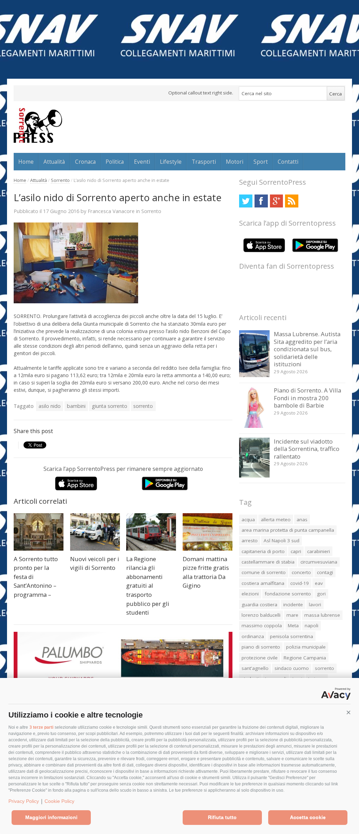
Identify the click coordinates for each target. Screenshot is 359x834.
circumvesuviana (318, 562)
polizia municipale (306, 647)
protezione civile (260, 658)
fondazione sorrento (288, 594)
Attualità (54, 161)
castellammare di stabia (268, 562)
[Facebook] (261, 201)
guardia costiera (259, 604)
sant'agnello (255, 668)
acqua (248, 519)
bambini (76, 406)
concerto (301, 572)
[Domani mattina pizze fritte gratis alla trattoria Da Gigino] (207, 532)
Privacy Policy (23, 801)
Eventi (142, 161)
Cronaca (85, 161)
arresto (250, 540)
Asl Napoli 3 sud (281, 540)
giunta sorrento (109, 406)
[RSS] (291, 201)
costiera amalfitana (263, 583)
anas (302, 519)
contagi (325, 572)
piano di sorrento (261, 647)
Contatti (288, 161)
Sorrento (60, 180)
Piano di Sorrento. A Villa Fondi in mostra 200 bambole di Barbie (307, 397)
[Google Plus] (276, 201)
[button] (348, 713)
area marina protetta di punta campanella (288, 530)
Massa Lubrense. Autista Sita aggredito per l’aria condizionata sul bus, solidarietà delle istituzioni (307, 349)
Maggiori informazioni (51, 817)
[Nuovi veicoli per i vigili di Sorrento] (95, 532)
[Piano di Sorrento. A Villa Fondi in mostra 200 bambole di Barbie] (254, 426)
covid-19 (299, 583)
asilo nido (50, 406)
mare (292, 615)
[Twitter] (245, 201)
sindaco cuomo (292, 668)
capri (296, 551)
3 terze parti (41, 727)
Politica (115, 161)
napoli (311, 625)
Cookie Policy (59, 801)
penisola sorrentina (291, 636)
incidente (293, 604)
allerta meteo (276, 519)
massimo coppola (262, 625)
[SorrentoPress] (38, 125)
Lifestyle (171, 161)
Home (26, 161)
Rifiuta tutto (222, 817)
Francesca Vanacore (111, 210)
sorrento (143, 406)
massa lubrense (322, 615)
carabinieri (318, 551)
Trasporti (204, 161)
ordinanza (253, 636)
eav (319, 583)
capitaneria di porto (263, 551)
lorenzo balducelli (261, 615)
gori (321, 594)
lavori (315, 604)
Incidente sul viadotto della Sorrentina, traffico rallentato (306, 448)
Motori (234, 161)
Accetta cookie (308, 817)
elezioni (250, 594)
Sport (260, 161)
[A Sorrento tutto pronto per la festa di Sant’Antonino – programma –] (38, 532)
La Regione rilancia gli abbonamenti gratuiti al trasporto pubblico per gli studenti (147, 585)
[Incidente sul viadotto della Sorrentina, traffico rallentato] (254, 475)
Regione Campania (305, 658)
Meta (293, 625)
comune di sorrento (264, 572)
